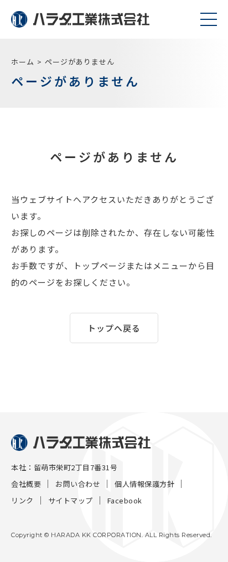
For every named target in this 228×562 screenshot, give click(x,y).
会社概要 (26, 484)
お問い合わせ (77, 484)
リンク (22, 500)
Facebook (124, 500)
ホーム (22, 61)
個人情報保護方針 (144, 484)
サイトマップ (70, 500)
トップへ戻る (114, 328)
